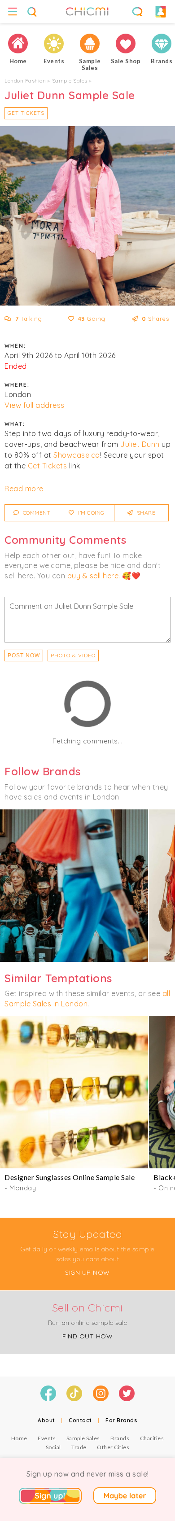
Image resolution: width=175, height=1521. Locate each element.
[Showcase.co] (74, 885)
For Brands (121, 1420)
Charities (152, 1438)
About (46, 1420)
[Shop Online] (126, 43)
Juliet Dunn (140, 444)
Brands (119, 1438)
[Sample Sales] (90, 43)
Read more (24, 488)
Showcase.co (76, 454)
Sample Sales (70, 80)
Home (19, 1438)
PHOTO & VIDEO (73, 655)
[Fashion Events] (54, 43)
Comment (35, 512)
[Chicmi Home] (18, 43)
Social (53, 1447)
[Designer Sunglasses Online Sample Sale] (74, 1092)
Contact (80, 1420)
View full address (34, 405)
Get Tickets (26, 112)
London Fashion (25, 80)
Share (145, 512)
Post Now (24, 655)
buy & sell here (93, 575)
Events (47, 1438)
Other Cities (113, 1447)
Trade (79, 1447)
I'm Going (91, 512)
